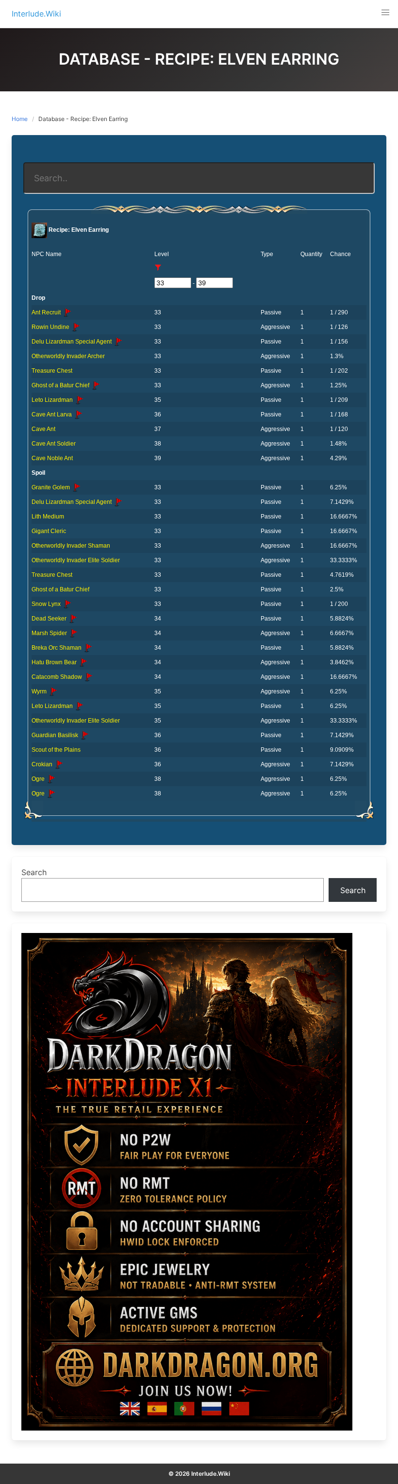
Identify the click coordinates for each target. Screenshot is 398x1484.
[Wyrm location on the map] (53, 691)
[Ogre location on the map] (51, 779)
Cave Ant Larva (52, 414)
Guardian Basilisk (56, 735)
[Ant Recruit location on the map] (67, 312)
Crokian (43, 764)
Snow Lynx (47, 604)
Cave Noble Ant (52, 458)
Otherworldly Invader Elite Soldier (76, 560)
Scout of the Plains (56, 749)
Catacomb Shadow (57, 676)
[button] (385, 12)
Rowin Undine (51, 327)
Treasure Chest (52, 370)
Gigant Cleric (49, 531)
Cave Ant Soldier (54, 443)
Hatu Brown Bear (55, 662)
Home (20, 118)
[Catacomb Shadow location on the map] (88, 676)
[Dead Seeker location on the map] (73, 618)
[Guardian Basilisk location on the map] (84, 735)
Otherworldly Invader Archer (68, 356)
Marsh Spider (50, 633)
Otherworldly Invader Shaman (71, 545)
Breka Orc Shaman (57, 647)
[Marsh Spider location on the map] (73, 633)
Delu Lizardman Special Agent (72, 341)
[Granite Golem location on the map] (76, 487)
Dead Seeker (50, 618)
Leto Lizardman (53, 400)
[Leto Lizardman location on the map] (79, 400)
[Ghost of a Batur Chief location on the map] (95, 385)
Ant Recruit (47, 312)
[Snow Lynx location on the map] (67, 604)
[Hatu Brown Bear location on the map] (83, 662)
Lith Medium (48, 516)
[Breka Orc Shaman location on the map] (88, 647)
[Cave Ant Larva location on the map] (78, 414)
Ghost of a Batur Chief (61, 385)
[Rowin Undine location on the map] (76, 327)
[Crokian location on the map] (59, 764)
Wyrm (40, 691)
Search (34, 872)
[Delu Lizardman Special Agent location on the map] (118, 341)
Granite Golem (51, 487)
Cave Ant (43, 429)
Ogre (39, 779)
